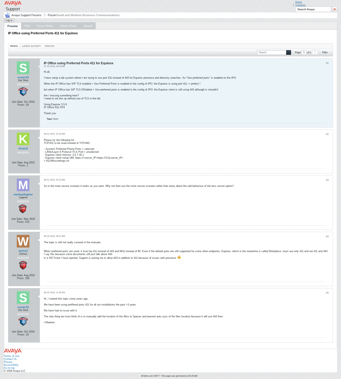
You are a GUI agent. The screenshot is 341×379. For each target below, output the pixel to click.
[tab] (14, 46)
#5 (327, 292)
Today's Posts (68, 25)
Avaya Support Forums (26, 15)
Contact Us (10, 359)
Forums (12, 26)
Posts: (21, 104)
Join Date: (17, 101)
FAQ (27, 25)
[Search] (288, 52)
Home (298, 2)
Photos (49, 46)
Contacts (300, 5)
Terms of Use (11, 356)
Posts (14, 46)
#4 (327, 236)
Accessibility (11, 364)
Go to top (9, 367)
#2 (327, 134)
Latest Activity (31, 46)
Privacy (8, 361)
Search (87, 25)
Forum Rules (45, 25)
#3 (327, 180)
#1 (327, 63)
